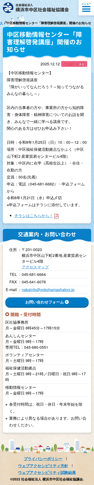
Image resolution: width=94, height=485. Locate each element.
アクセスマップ (35, 267)
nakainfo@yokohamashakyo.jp (48, 289)
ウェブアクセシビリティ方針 (43, 465)
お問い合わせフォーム (44, 302)
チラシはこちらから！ (33, 215)
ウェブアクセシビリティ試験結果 (47, 472)
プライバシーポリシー (43, 458)
